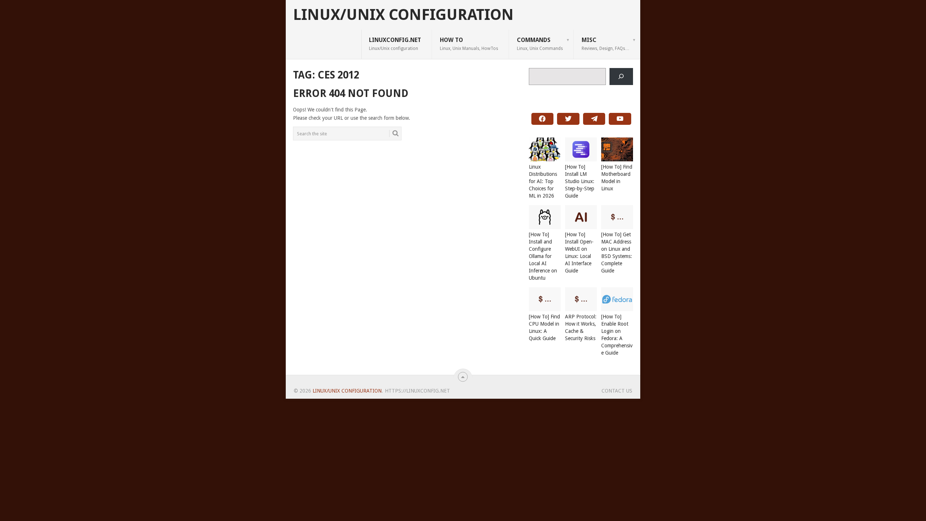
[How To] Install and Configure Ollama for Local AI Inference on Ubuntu (543, 256)
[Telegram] (594, 119)
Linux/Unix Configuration (403, 14)
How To (469, 44)
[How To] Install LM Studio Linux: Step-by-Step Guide (579, 181)
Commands (540, 44)
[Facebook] (543, 119)
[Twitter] (568, 119)
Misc (605, 44)
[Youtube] (620, 119)
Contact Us (617, 391)
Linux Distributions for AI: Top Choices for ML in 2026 (543, 181)
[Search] (621, 76)
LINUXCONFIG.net (395, 44)
